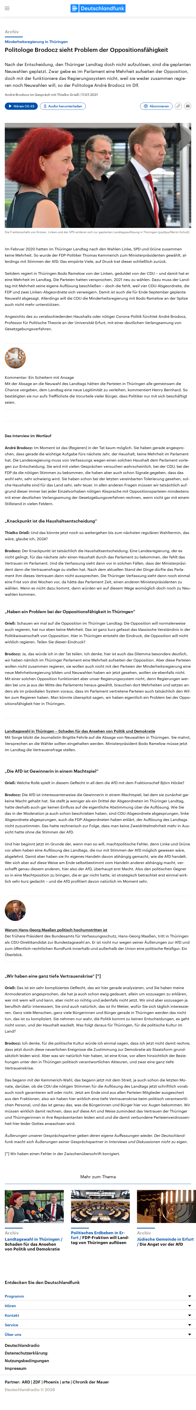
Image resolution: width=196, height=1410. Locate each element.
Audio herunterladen (65, 106)
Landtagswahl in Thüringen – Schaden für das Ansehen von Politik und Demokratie (80, 731)
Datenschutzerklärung (26, 1352)
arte (67, 1381)
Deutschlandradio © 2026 (30, 1389)
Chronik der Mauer (91, 1381)
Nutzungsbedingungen (27, 1360)
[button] (7, 8)
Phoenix (52, 1381)
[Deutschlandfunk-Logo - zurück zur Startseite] (98, 8)
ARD (27, 1381)
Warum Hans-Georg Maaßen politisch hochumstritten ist (56, 929)
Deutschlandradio (22, 1345)
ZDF (38, 1381)
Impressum (16, 1368)
